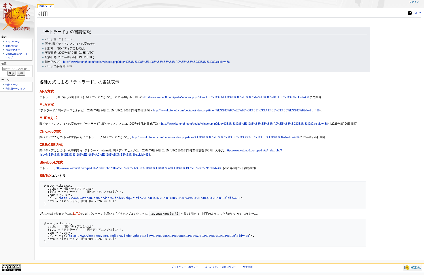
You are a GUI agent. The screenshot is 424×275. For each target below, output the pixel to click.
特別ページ (46, 6)
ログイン (414, 1)
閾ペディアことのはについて (220, 266)
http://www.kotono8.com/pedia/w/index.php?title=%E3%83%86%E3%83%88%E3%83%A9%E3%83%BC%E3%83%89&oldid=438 (146, 61)
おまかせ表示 (13, 49)
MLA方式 (47, 105)
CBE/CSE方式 (51, 145)
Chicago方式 (50, 131)
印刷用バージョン (15, 88)
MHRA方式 (48, 118)
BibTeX (46, 176)
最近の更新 (12, 45)
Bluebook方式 (51, 162)
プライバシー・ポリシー (184, 266)
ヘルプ (417, 13)
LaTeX (77, 213)
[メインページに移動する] (17, 17)
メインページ (13, 41)
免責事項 (248, 266)
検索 (4, 63)
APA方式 (47, 91)
